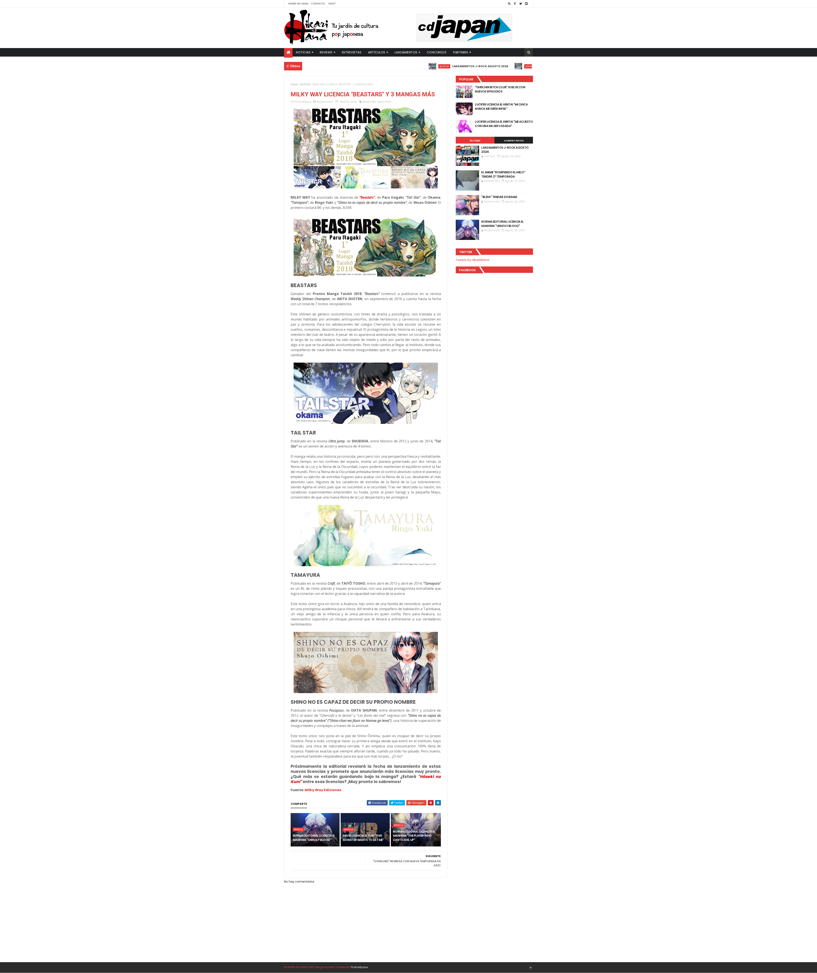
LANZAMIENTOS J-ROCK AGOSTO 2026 (439, 66)
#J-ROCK (402, 66)
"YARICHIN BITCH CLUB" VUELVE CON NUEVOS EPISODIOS (500, 89)
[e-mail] (526, 3)
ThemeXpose (359, 967)
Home (294, 84)
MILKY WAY (384, 102)
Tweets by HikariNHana (472, 260)
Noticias (303, 52)
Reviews (326, 52)
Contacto (318, 3)
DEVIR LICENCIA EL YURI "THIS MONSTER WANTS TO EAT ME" (363, 837)
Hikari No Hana (298, 3)
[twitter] (520, 3)
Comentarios (514, 140)
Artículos (376, 52)
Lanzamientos (406, 52)
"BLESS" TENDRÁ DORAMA (499, 197)
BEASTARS (369, 102)
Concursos (437, 52)
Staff (332, 3)
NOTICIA (305, 84)
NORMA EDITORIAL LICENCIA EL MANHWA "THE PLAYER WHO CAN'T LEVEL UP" (414, 835)
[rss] (509, 3)
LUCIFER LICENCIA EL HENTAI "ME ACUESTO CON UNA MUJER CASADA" (504, 124)
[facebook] (515, 3)
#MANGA (298, 829)
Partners (460, 52)
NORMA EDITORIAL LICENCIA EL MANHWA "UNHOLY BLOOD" (314, 837)
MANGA (306, 102)
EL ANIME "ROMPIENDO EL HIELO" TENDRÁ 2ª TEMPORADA (503, 174)
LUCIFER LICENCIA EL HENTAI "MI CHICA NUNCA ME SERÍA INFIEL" (501, 106)
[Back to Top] (530, 967)
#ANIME (488, 66)
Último (475, 140)
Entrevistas (351, 52)
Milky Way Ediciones (323, 790)
